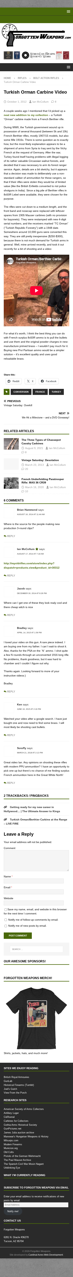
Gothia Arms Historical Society (20, 1143)
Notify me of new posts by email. (28, 944)
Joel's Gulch (10, 1107)
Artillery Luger (11, 1131)
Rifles (21, 78)
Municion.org (11, 1166)
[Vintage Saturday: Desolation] (11, 478)
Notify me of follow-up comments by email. (35, 938)
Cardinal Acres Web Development (45, 1273)
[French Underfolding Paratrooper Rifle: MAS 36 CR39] (11, 497)
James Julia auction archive (18, 1151)
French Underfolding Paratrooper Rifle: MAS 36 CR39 (43, 495)
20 (26, 483)
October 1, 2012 (17, 107)
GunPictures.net (13, 1147)
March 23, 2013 (34, 479)
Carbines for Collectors (16, 1139)
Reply (10, 550)
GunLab (8, 1099)
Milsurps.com (11, 1159)
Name (8, 895)
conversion (21, 406)
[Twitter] (40, 19)
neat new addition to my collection (26, 121)
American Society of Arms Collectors (24, 1127)
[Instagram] (47, 19)
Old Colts (9, 1170)
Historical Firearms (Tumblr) (19, 1103)
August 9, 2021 (34, 462)
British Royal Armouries (17, 1095)
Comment (10, 866)
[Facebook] (33, 19)
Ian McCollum (41, 107)
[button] (68, 11)
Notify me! (13, 1230)
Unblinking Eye (12, 1186)
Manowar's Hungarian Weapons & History (27, 1155)
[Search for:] (36, 967)
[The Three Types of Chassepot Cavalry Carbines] (11, 458)
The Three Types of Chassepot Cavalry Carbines (41, 455)
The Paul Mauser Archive (17, 1178)
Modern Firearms (13, 1162)
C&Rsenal (9, 1135)
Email (7, 905)
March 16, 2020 (34, 501)
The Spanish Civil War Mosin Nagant (24, 1182)
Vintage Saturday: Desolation (40, 474)
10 (26, 505)
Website (9, 917)
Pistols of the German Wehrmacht (22, 1174)
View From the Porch (15, 1111)
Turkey (55, 406)
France (40, 406)
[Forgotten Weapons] (36, 45)
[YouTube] (25, 19)
